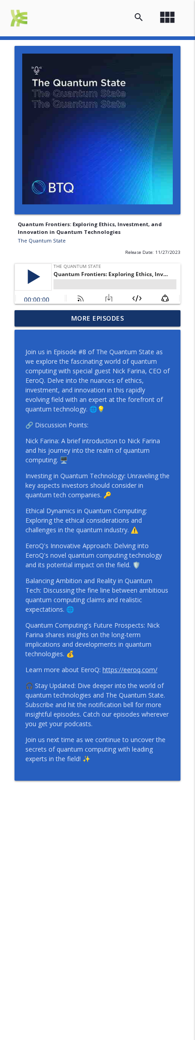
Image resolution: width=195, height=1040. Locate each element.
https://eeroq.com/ (129, 669)
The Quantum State (42, 240)
